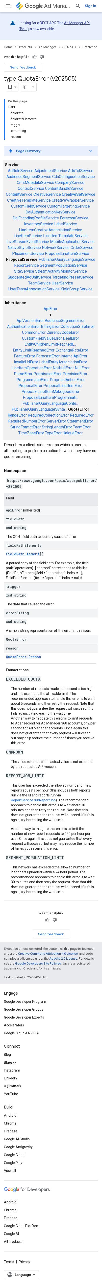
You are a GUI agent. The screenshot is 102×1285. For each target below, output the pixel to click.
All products (13, 1242)
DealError (71, 338)
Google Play (13, 1163)
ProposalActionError (67, 379)
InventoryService (38, 224)
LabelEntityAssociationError (63, 362)
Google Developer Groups (23, 1009)
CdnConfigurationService (73, 176)
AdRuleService (20, 170)
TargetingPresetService (72, 277)
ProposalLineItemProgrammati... (50, 397)
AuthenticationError (23, 326)
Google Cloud (14, 1155)
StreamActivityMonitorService (61, 271)
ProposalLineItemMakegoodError (50, 391)
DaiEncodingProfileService (36, 218)
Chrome (10, 1123)
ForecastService (74, 218)
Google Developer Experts (24, 1017)
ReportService (26, 265)
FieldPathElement (22, 554)
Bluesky (10, 1062)
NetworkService (56, 247)
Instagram (12, 1070)
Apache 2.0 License (63, 958)
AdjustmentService (50, 170)
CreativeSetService (78, 194)
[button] (51, 151)
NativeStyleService (24, 247)
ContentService (19, 194)
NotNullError (63, 368)
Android (10, 1115)
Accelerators (14, 1025)
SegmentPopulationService (63, 265)
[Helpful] (34, 57)
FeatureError (24, 356)
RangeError (17, 415)
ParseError (23, 373)
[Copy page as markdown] (25, 87)
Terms (9, 1262)
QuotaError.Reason (23, 656)
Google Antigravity (18, 1147)
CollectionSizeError (77, 326)
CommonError (34, 332)
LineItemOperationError (31, 368)
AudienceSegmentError (65, 320)
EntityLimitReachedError (33, 350)
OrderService (82, 247)
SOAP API (69, 47)
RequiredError (82, 415)
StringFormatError (25, 427)
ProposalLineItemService (67, 253)
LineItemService (28, 235)
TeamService (39, 283)
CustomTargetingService (68, 206)
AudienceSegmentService (28, 176)
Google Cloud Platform (21, 1226)
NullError (82, 368)
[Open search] (78, 6)
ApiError (50, 308)
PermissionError (47, 373)
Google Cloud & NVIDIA (21, 1033)
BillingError (50, 326)
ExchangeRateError (71, 350)
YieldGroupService (77, 289)
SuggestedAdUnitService (29, 277)
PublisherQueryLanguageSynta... (39, 409)
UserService (62, 283)
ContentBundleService (64, 188)
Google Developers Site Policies (38, 963)
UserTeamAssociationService (34, 289)
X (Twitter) (12, 1086)
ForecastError (48, 356)
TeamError (82, 427)
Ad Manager (57, 6)
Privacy (24, 1262)
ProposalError (30, 385)
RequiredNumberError (27, 421)
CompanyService (69, 182)
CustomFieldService (28, 206)
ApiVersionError (30, 320)
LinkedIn (10, 1078)
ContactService (31, 188)
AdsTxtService (80, 170)
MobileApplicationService (72, 241)
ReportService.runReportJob (33, 800)
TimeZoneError (31, 433)
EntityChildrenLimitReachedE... (50, 344)
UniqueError (73, 433)
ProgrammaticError (32, 379)
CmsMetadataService (35, 182)
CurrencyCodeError (63, 332)
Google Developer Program (25, 1001)
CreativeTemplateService (29, 200)
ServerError (56, 421)
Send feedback (23, 67)
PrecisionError (75, 373)
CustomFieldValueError (42, 338)
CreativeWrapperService (73, 200)
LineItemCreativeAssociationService (50, 230)
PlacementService (28, 253)
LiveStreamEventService (27, 241)
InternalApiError (74, 356)
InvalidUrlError (26, 362)
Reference (89, 47)
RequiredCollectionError (48, 415)
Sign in (90, 6)
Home (8, 47)
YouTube (11, 1094)
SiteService (24, 271)
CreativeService (47, 194)
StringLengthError (57, 427)
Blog (7, 1054)
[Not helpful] (42, 57)
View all (10, 1171)
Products (25, 47)
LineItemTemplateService (65, 235)
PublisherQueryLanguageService (67, 259)
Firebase (10, 1131)
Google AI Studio (17, 1139)
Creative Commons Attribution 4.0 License (48, 953)
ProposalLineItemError (63, 385)
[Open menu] (8, 6)
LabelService (65, 224)
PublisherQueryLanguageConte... (50, 403)
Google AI (11, 1234)
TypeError (53, 433)
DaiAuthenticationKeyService (51, 212)
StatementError (80, 421)
